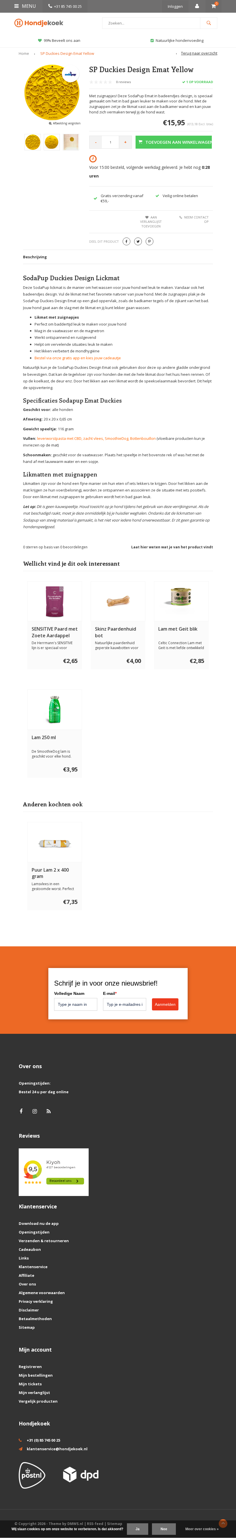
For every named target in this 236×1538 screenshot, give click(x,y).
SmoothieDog (116, 438)
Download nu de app (39, 1223)
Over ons (27, 1284)
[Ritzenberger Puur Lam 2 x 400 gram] (55, 842)
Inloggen (175, 6)
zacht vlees (93, 438)
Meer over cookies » (202, 1529)
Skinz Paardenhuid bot (115, 632)
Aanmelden (165, 1004)
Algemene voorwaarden (42, 1292)
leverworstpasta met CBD (59, 438)
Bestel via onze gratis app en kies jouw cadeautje (78, 357)
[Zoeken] (208, 23)
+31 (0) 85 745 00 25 (43, 1440)
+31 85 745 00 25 (68, 6)
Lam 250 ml (44, 737)
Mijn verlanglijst (34, 1392)
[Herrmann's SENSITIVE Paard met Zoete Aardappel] (55, 601)
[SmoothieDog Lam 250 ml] (55, 710)
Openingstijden (34, 1232)
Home (24, 53)
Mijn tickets (30, 1383)
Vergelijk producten (38, 1401)
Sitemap (27, 1327)
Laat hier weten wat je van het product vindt (172, 547)
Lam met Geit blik (177, 629)
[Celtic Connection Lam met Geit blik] (181, 601)
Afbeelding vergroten (67, 123)
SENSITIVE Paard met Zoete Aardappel (55, 632)
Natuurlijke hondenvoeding (179, 40)
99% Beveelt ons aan (62, 40)
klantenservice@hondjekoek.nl (57, 1448)
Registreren (30, 1366)
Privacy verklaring (36, 1301)
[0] (213, 6)
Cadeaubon (30, 1249)
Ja (138, 1529)
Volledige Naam (69, 993)
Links (24, 1258)
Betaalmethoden (35, 1318)
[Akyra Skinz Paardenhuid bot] (118, 601)
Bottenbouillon (143, 438)
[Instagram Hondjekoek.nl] (34, 1111)
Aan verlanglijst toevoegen (151, 221)
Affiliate (26, 1275)
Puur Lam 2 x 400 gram (50, 873)
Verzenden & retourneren (44, 1240)
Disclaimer (29, 1310)
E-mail (110, 993)
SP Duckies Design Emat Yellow (67, 53)
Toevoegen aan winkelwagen (178, 142)
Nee (164, 1529)
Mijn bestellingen (36, 1375)
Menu (28, 6)
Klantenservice (33, 1266)
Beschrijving (35, 256)
